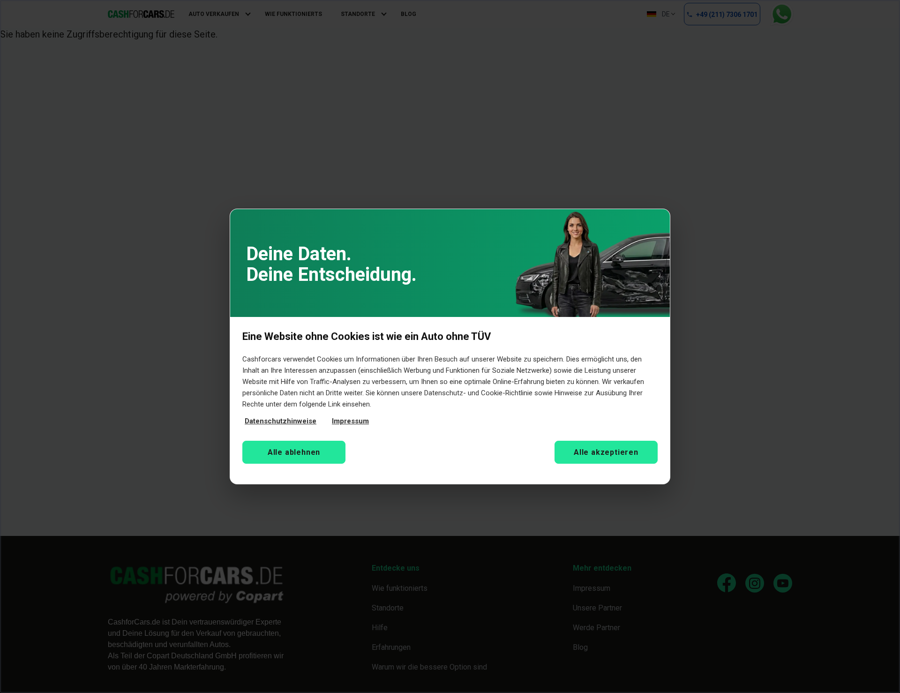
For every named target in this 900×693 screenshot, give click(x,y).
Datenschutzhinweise (280, 421)
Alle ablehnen (294, 452)
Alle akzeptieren (606, 452)
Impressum (350, 421)
